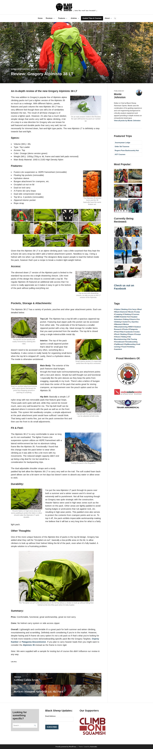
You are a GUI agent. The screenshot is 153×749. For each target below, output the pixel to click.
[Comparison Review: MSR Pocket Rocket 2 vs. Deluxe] (135, 191)
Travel (124, 347)
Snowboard (119, 342)
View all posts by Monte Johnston (127, 120)
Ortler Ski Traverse (122, 146)
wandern (118, 349)
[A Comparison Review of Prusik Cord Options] (121, 176)
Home (40, 18)
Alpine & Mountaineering (20, 69)
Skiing (124, 337)
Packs (125, 329)
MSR (131, 327)
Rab (122, 332)
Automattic (93, 746)
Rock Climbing (121, 334)
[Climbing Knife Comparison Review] (121, 206)
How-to (133, 319)
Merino (126, 324)
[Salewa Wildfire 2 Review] (135, 176)
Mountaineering (121, 327)
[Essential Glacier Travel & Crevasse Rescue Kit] (121, 191)
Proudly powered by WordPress (66, 746)
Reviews (49, 18)
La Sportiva (133, 322)
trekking (131, 347)
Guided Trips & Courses (92, 18)
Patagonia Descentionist (34, 642)
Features (61, 18)
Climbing (127, 314)
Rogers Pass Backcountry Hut (127, 150)
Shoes (117, 337)
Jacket (125, 322)
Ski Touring (132, 339)
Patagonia (134, 329)
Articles (74, 18)
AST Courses (120, 154)
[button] (119, 231)
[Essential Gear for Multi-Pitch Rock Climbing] (135, 206)
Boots (131, 312)
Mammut (118, 324)
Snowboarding (131, 342)
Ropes (131, 334)
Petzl (117, 332)
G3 (129, 317)
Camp (137, 312)
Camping (118, 314)
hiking (126, 319)
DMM (117, 317)
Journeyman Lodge (122, 142)
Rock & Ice (42, 69)
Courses (135, 314)
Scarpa (138, 334)
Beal (140, 309)
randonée (129, 332)
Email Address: (50, 716)
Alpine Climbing (121, 309)
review (137, 332)
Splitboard (119, 344)
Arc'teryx (132, 309)
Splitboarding (130, 344)
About (107, 18)
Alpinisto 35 (29, 645)
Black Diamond (121, 312)
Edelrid (123, 317)
